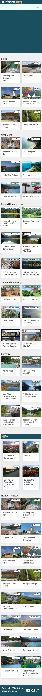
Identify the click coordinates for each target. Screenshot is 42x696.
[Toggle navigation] (37, 7)
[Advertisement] (21, 32)
